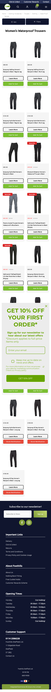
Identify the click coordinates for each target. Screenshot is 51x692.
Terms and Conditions (14, 551)
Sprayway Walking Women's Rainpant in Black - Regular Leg (12, 70)
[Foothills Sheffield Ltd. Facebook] (22, 523)
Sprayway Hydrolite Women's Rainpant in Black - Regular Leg (12, 122)
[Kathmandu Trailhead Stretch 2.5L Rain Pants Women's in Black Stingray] (37, 203)
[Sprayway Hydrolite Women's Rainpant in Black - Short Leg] (37, 101)
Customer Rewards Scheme (16, 583)
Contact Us (10, 655)
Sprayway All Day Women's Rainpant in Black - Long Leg (11, 479)
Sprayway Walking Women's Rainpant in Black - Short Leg (36, 70)
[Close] (46, 306)
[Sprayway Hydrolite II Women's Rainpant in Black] (13, 152)
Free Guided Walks (13, 579)
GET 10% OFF (25, 378)
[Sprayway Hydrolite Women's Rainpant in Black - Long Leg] (13, 408)
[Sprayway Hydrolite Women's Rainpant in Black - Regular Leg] (13, 101)
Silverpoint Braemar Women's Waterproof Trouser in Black (36, 173)
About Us (9, 572)
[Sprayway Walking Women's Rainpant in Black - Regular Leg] (13, 50)
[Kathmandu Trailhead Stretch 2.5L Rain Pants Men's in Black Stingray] (13, 254)
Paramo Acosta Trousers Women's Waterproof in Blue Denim (13, 224)
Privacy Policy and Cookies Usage (19, 555)
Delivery (9, 541)
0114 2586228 (13, 638)
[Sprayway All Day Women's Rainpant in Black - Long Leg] (13, 459)
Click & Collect (11, 544)
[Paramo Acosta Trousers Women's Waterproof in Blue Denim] (13, 203)
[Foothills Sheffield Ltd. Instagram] (29, 523)
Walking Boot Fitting (14, 576)
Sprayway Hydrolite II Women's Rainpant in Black (12, 173)
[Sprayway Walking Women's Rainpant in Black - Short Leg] (37, 50)
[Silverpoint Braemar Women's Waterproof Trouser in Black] (37, 152)
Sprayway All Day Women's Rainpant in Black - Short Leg (36, 428)
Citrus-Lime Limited (34, 687)
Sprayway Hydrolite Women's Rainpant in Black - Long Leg (12, 428)
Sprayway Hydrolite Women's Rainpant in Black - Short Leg (36, 122)
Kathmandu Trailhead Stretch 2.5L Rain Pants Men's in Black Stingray (12, 276)
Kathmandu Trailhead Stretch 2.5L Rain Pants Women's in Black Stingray (37, 225)
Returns (9, 548)
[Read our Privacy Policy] (43, 366)
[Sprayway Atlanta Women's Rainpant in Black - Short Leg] (37, 254)
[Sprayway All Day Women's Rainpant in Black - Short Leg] (37, 408)
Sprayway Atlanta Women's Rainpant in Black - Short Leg (36, 275)
